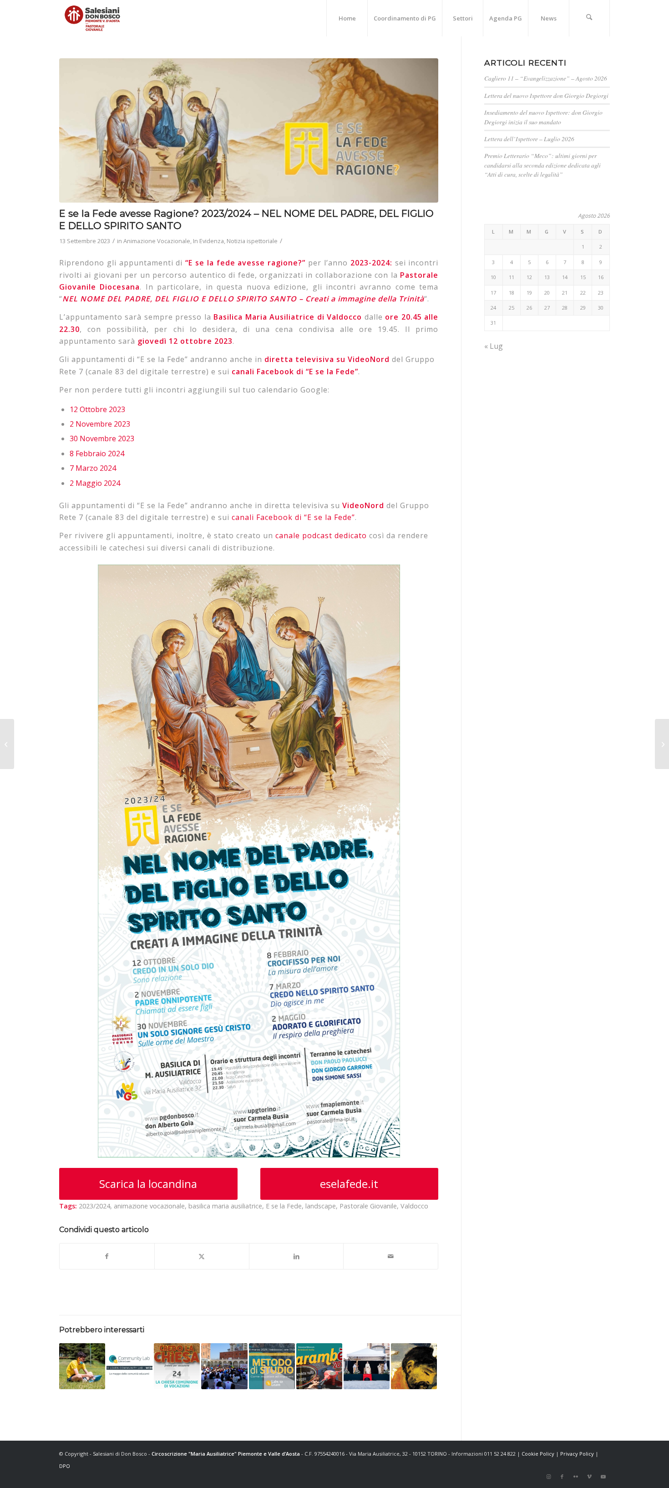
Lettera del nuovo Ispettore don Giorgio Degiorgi (546, 95)
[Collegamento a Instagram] (548, 1476)
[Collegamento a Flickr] (576, 1476)
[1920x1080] (248, 130)
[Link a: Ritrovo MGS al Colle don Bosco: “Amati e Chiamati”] (224, 1366)
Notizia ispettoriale (252, 241)
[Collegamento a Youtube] (603, 1476)
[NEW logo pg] (92, 18)
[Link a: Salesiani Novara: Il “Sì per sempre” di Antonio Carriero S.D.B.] (367, 1366)
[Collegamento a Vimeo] (589, 1476)
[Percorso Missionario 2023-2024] (662, 744)
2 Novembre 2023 (100, 424)
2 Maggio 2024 (95, 483)
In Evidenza (208, 241)
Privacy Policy (577, 1453)
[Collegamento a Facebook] (562, 1476)
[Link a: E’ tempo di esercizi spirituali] (414, 1366)
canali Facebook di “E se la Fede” (295, 372)
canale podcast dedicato (321, 535)
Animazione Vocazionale (156, 241)
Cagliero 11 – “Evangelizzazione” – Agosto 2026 (545, 78)
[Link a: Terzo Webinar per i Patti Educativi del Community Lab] (129, 1366)
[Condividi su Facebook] (107, 1256)
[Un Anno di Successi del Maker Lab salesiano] (7, 744)
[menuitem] (346, 18)
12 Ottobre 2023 (97, 409)
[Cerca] (589, 18)
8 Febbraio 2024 (97, 453)
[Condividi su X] (202, 1256)
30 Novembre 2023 (102, 438)
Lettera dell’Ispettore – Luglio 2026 (529, 138)
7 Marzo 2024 (93, 468)
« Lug (493, 346)
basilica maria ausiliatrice (225, 1206)
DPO (64, 1466)
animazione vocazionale (149, 1206)
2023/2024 (94, 1206)
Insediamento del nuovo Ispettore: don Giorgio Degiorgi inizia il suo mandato (543, 117)
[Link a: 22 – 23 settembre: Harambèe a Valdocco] (319, 1366)
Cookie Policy (538, 1453)
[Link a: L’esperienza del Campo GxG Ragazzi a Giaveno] (82, 1366)
